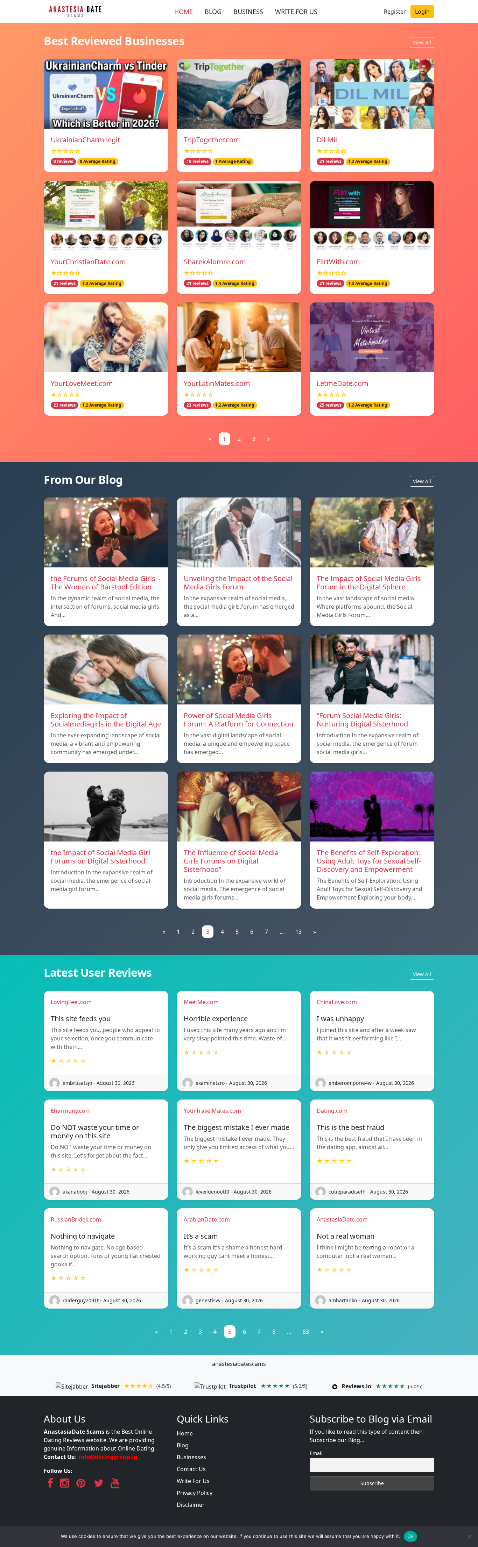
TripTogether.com (212, 139)
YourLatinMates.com (217, 383)
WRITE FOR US (296, 11)
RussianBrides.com (76, 1219)
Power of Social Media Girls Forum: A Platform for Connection (238, 720)
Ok (410, 1536)
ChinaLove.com (337, 1002)
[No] (469, 1536)
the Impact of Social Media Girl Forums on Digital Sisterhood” (100, 857)
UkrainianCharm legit (85, 139)
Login (422, 11)
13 (298, 932)
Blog (183, 1445)
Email (316, 1453)
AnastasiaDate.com (342, 1219)
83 (306, 1331)
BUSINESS (248, 11)
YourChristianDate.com (88, 261)
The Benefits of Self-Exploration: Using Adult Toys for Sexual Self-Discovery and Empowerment (369, 861)
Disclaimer (191, 1505)
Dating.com (332, 1111)
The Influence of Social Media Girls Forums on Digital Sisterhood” (231, 861)
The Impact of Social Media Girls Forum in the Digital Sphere (369, 583)
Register (395, 11)
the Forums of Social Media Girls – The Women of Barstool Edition (106, 583)
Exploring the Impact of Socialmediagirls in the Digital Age (106, 720)
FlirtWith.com (338, 261)
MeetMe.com (201, 1002)
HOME (183, 11)
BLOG (213, 11)
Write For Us (193, 1481)
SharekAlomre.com (215, 261)
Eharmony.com (71, 1111)
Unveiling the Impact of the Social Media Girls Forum (238, 583)
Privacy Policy (194, 1493)
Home (185, 1433)
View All (422, 42)
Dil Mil (327, 139)
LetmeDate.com (342, 383)
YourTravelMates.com (212, 1111)
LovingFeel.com (71, 1002)
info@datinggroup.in (108, 1457)
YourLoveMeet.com (82, 383)
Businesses (191, 1457)
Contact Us (191, 1469)
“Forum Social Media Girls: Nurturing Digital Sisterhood (362, 720)
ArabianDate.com (207, 1219)
